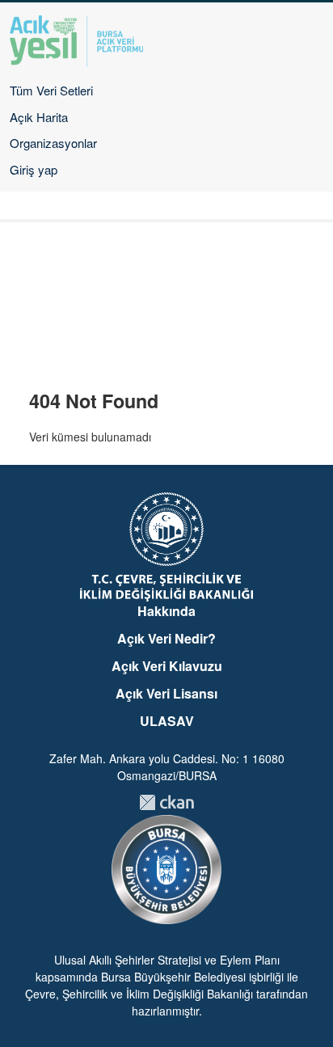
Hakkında (166, 611)
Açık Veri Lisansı (166, 693)
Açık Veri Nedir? (166, 638)
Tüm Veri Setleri (51, 90)
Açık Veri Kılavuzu (167, 665)
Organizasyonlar (53, 142)
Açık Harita (39, 116)
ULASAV (167, 720)
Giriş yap (33, 169)
